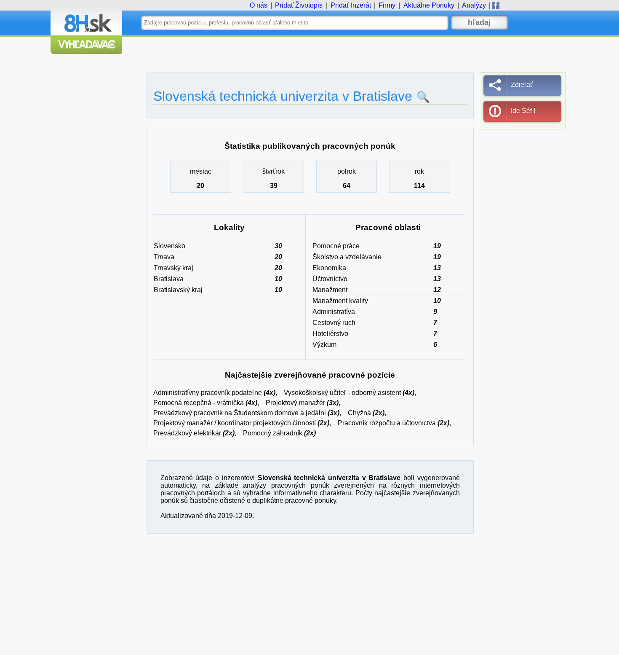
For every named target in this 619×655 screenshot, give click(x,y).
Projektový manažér (295, 402)
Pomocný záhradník (272, 433)
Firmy (387, 5)
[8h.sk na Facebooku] (495, 5)
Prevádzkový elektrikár (187, 433)
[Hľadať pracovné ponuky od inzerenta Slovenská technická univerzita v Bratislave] (421, 97)
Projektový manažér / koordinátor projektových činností (234, 423)
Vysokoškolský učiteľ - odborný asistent (342, 392)
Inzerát (351, 5)
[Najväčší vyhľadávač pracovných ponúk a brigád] (86, 51)
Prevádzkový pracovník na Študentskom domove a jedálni (239, 412)
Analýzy (474, 5)
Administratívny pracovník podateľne (207, 392)
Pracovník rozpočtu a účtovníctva (387, 423)
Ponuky (428, 5)
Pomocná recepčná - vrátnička (198, 402)
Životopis (299, 5)
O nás (258, 5)
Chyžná (359, 412)
